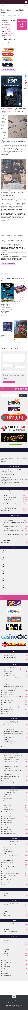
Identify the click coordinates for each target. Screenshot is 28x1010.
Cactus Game (7, 820)
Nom (4, 363)
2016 (3, 573)
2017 (3, 571)
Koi (4, 704)
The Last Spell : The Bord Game (8, 455)
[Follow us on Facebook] (13, 389)
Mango (9, 31)
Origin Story (6, 774)
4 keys (5, 969)
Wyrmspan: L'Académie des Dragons (12, 780)
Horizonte (6, 673)
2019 (3, 566)
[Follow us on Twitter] (16, 389)
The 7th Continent (8, 499)
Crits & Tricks (7, 768)
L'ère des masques (8, 962)
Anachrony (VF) (7, 490)
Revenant (6, 744)
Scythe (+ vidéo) (7, 493)
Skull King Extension (8, 818)
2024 (3, 555)
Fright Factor (6, 711)
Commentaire (6, 352)
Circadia (5, 827)
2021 (3, 562)
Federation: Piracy (8, 737)
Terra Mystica (7, 501)
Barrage (5, 495)
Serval (6, 273)
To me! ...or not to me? (8, 816)
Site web (5, 369)
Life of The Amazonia (8, 520)
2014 (3, 578)
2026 (3, 550)
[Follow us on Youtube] (21, 389)
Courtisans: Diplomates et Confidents (12, 971)
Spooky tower (7, 915)
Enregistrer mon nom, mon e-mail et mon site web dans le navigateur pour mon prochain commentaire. (13, 377)
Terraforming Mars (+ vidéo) (10, 508)
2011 (3, 585)
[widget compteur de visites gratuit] (15, 445)
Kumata (5, 964)
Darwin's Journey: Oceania (9, 682)
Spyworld (6, 692)
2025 (3, 552)
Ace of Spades (7, 540)
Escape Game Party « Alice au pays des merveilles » (18, 299)
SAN (4, 913)
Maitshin (5, 764)
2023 (3, 557)
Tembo (5, 659)
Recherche (3, 392)
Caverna (5, 506)
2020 (3, 564)
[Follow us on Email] (26, 389)
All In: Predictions (7, 833)
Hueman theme (21, 1002)
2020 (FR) (7, 24)
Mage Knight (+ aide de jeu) (10, 497)
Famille (3, 5)
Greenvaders (6, 700)
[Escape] (7, 292)
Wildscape (6, 518)
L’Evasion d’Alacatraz (7, 108)
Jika (4, 15)
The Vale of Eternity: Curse (9, 761)
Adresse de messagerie (19, 363)
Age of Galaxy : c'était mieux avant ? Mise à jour (14, 696)
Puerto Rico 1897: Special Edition (11, 677)
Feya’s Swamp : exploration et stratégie (12, 770)
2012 (3, 583)
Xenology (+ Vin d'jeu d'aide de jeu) (11, 731)
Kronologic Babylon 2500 (9, 707)
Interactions (4, 461)
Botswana (6, 822)
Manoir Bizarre (7, 542)
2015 (3, 576)
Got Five (5, 877)
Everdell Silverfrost (8, 741)
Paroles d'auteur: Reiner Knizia (10, 526)
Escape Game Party (18, 340)
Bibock (5, 884)
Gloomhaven (6, 510)
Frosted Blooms (7, 675)
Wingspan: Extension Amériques (11, 766)
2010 (3, 587)
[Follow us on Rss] (18, 389)
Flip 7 (5, 825)
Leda (2, 453)
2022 (3, 559)
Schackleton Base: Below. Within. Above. (13, 733)
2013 (3, 580)
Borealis (5, 702)
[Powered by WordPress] (8, 1002)
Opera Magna (7, 528)
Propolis (5, 911)
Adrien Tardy (12, 30)
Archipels (6, 973)
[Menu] (26, 2)
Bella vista (6, 713)
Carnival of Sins (7, 538)
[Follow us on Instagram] (23, 389)
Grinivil (2, 456)
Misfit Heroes (7, 966)
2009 (3, 590)
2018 (3, 569)
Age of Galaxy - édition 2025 (10, 669)
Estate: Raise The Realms (9, 776)
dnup (5, 680)
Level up (5, 829)
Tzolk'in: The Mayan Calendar (10, 504)
